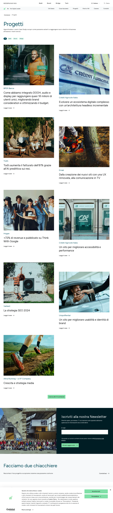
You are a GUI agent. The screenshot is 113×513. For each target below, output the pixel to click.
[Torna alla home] (10, 3)
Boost (15, 38)
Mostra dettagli (26, 510)
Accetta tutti (96, 491)
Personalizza (95, 496)
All (5, 38)
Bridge (21, 38)
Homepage (7, 15)
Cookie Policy (52, 499)
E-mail (63, 428)
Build (10, 38)
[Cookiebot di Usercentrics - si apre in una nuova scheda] (10, 510)
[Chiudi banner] (110, 489)
